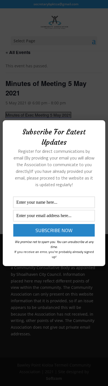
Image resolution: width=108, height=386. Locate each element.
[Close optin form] (97, 129)
